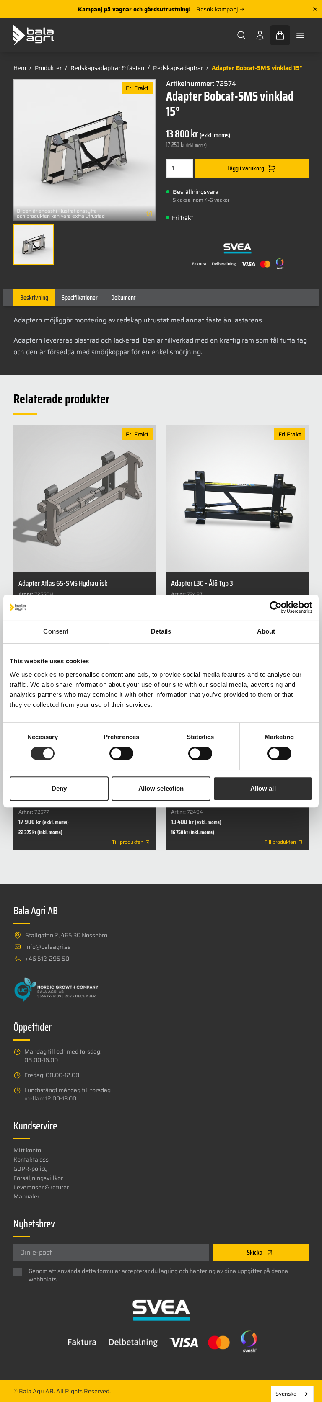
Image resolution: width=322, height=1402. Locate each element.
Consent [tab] (55, 631)
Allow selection (161, 788)
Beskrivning (34, 297)
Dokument (123, 297)
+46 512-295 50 (47, 958)
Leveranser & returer (41, 1187)
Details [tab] (161, 631)
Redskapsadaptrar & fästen (107, 67)
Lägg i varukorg (245, 168)
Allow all (263, 788)
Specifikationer (80, 297)
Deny (59, 788)
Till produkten (127, 842)
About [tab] (266, 631)
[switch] (121, 753)
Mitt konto (27, 1150)
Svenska (285, 1393)
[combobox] (292, 1394)
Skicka (254, 1252)
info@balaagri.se (48, 947)
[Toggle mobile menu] (300, 35)
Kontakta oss (31, 1159)
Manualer (26, 1196)
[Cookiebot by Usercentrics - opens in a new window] (275, 607)
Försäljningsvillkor (38, 1178)
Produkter (48, 67)
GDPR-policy (30, 1169)
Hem (19, 67)
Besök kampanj (217, 9)
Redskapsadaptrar (178, 67)
